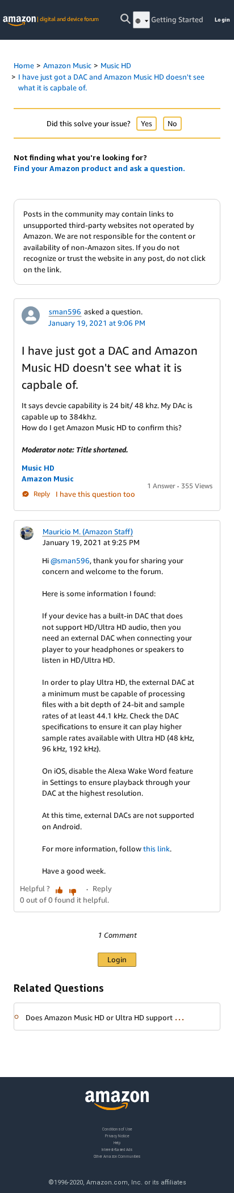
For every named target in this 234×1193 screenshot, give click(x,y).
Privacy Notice (117, 1135)
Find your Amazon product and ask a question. (99, 168)
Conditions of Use (117, 1129)
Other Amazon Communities (117, 1156)
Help (117, 1142)
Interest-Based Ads (117, 1149)
